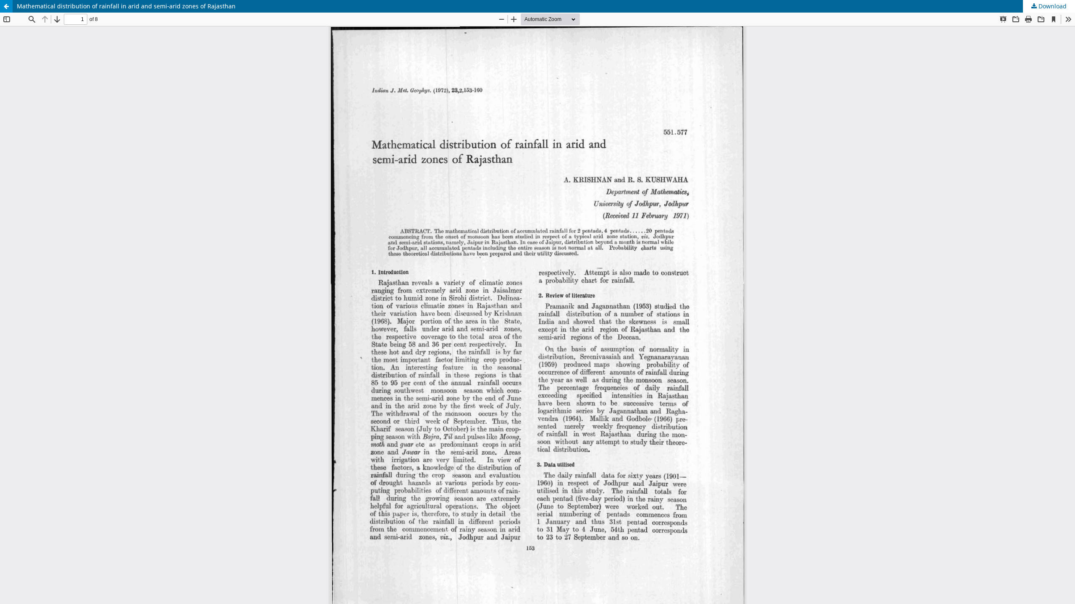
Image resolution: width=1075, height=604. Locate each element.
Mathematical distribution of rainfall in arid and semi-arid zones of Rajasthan (126, 6)
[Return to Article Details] (6, 6)
